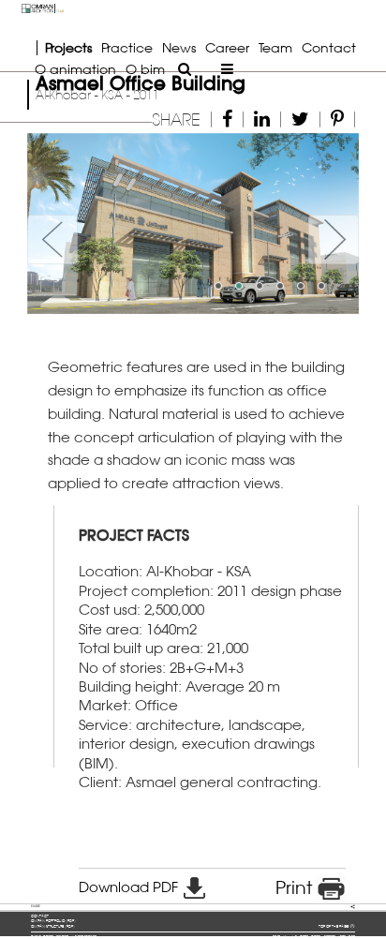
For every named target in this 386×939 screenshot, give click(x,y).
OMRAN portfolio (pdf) (53, 920)
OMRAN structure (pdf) (53, 926)
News (179, 47)
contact (40, 916)
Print (296, 887)
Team (275, 47)
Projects (68, 47)
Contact (329, 47)
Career (227, 47)
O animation (75, 69)
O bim (145, 69)
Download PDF (130, 887)
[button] (52, 224)
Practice (127, 47)
